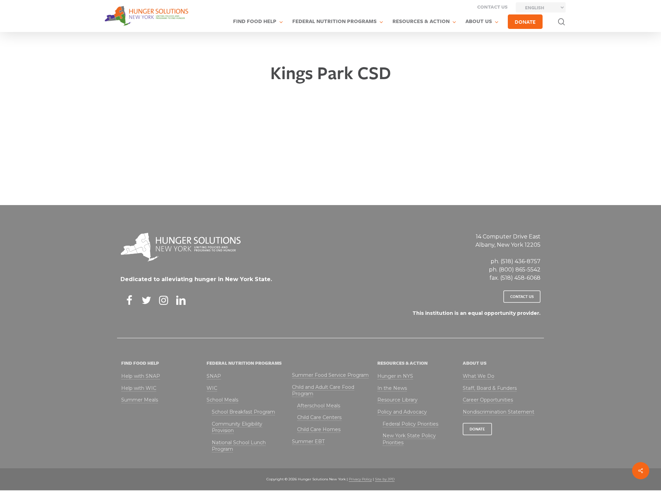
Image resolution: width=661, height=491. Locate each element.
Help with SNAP (140, 376)
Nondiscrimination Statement (498, 412)
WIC (212, 388)
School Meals (222, 400)
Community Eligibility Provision (237, 427)
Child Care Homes (318, 429)
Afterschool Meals (318, 406)
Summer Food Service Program (330, 375)
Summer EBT (308, 441)
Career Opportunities (488, 400)
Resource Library (397, 400)
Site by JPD (385, 479)
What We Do (478, 376)
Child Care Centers (319, 417)
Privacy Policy (360, 479)
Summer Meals (139, 400)
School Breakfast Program (243, 412)
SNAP (214, 376)
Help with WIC (138, 388)
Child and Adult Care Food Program (323, 390)
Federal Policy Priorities (410, 424)
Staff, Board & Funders (490, 388)
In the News (392, 388)
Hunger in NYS (395, 376)
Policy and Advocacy (402, 412)
